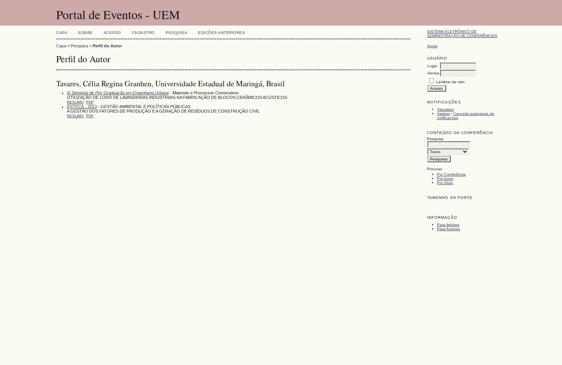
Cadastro (143, 33)
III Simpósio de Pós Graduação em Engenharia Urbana (118, 92)
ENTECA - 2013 (82, 106)
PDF (90, 102)
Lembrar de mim (450, 82)
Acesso (112, 33)
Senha (433, 73)
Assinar (443, 113)
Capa (61, 33)
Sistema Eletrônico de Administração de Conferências (462, 33)
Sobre (85, 33)
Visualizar (445, 109)
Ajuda (432, 46)
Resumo (75, 102)
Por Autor (445, 178)
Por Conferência (451, 174)
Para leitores (448, 225)
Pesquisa (176, 33)
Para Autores (448, 229)
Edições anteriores (221, 33)
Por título (445, 183)
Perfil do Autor (107, 46)
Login (432, 66)
